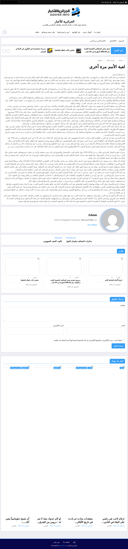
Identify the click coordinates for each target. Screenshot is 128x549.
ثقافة (37, 32)
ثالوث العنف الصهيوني (52, 241)
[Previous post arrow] (124, 239)
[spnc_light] (4, 32)
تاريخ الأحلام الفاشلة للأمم (113, 280)
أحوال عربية (87, 32)
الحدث (58, 368)
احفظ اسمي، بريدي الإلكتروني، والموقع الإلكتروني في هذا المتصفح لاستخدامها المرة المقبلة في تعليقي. (87, 340)
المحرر (118, 278)
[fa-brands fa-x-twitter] (13, 2)
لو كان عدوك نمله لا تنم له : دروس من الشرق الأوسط (17, 520)
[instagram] (6, 2)
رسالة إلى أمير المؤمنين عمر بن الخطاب (113, 520)
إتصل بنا (97, 32)
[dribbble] (9, 2)
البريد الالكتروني (58, 325)
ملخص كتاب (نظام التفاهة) (71, 50)
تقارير (115, 368)
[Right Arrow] (4, 51)
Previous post (71, 238)
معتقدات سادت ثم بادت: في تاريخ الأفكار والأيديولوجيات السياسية (48, 520)
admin (121, 60)
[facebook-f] (16, 2)
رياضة (90, 368)
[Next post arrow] (4, 239)
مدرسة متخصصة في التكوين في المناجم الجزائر (37, 50)
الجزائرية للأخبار (64, 21)
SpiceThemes (62, 546)
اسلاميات (121, 368)
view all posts (92, 225)
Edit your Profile (87, 220)
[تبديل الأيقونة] (124, 32)
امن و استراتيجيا (63, 32)
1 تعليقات (100, 60)
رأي (74, 542)
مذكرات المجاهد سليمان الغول (79, 241)
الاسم (123, 325)
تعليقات (122, 305)
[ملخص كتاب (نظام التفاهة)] (22, 266)
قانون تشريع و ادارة (50, 368)
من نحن (57, 542)
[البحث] (11, 32)
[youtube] (3, 2)
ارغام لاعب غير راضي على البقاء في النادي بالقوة (82, 520)
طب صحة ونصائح (48, 32)
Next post (58, 238)
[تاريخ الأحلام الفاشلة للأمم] (106, 266)
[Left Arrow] (8, 51)
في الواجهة (76, 32)
